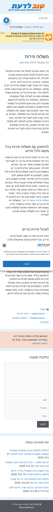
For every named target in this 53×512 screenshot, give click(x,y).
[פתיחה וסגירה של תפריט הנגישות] (6, 20)
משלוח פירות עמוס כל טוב (35, 200)
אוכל (42, 309)
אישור (26, 264)
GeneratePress (26, 507)
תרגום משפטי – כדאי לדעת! (31, 313)
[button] (4, 245)
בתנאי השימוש (40, 343)
